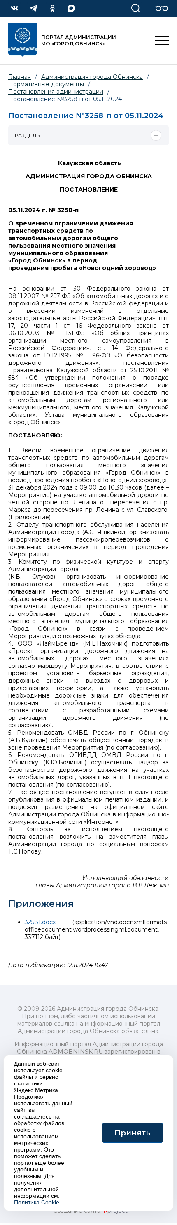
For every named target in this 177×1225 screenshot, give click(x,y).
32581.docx (40, 922)
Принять (132, 1133)
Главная (19, 76)
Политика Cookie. (37, 1202)
